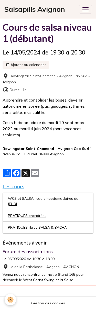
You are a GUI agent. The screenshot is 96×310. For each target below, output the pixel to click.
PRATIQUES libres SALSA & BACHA (37, 227)
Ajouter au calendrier (27, 64)
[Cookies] (10, 299)
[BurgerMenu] (85, 9)
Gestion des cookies (48, 303)
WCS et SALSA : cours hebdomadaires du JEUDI (43, 201)
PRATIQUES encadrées (27, 215)
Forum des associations (28, 251)
